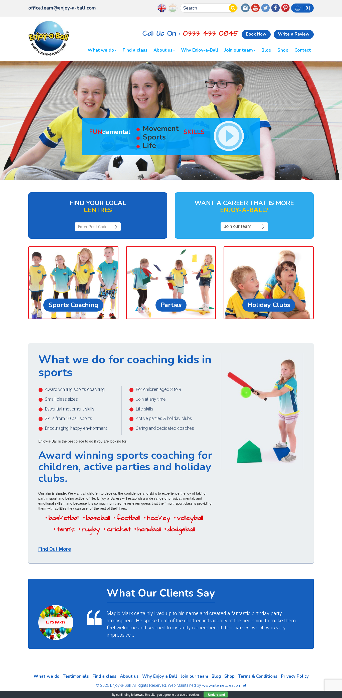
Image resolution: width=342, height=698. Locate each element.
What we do (101, 50)
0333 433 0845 (211, 33)
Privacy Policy (295, 676)
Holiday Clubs (268, 305)
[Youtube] (255, 7)
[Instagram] (245, 7)
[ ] (306, 8)
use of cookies (190, 694)
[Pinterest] (285, 7)
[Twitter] (265, 7)
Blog (266, 50)
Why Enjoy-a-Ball (199, 50)
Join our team (238, 50)
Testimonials (76, 676)
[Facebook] (275, 7)
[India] (172, 7)
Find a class (135, 50)
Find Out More (54, 549)
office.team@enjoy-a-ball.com (62, 8)
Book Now (256, 34)
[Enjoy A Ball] (49, 38)
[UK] (162, 7)
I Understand (216, 694)
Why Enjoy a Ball (159, 676)
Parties (171, 305)
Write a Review (293, 34)
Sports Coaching (73, 305)
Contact (302, 50)
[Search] (233, 8)
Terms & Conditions (257, 676)
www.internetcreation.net (224, 685)
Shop (282, 50)
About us (163, 50)
